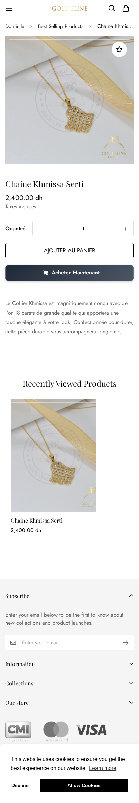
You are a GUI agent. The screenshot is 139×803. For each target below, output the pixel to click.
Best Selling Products (60, 26)
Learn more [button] (102, 768)
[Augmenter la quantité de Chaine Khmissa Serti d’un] (125, 229)
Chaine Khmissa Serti (37, 520)
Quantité (15, 228)
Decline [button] (20, 785)
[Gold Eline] (69, 8)
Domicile (14, 26)
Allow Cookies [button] (84, 785)
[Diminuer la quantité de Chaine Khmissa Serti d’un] (40, 229)
